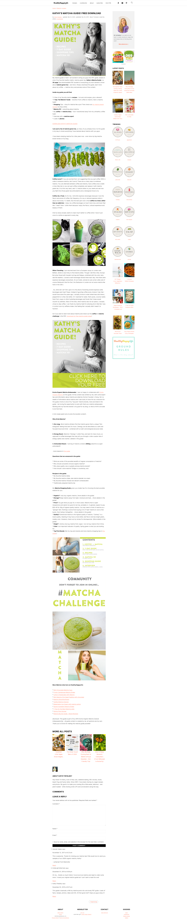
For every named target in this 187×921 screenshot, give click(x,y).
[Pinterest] (126, 3)
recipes (74, 3)
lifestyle (59, 8)
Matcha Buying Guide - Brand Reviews (66, 714)
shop (126, 912)
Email (55, 835)
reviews (64, 8)
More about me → (123, 44)
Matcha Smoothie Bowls (61, 699)
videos (126, 917)
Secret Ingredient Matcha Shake (64, 706)
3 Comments (59, 19)
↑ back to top (93, 901)
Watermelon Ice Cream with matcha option (67, 704)
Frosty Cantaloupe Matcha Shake (64, 692)
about (92, 3)
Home (54, 8)
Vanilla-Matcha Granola (61, 702)
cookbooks (83, 3)
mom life (108, 3)
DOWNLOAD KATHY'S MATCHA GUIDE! (65, 123)
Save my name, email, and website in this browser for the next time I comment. (79, 842)
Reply (54, 865)
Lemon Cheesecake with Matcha (64, 695)
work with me (104, 912)
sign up (82, 912)
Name (55, 828)
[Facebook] (118, 3)
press (60, 914)
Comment (56, 804)
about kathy (60, 912)
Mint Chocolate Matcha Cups (63, 690)
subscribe (99, 3)
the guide (67, 451)
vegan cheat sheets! (86, 914)
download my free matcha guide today (79, 316)
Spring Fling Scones (60, 711)
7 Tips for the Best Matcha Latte (64, 709)
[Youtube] (122, 3)
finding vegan (126, 916)
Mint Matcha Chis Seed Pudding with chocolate (69, 697)
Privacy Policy (55, 917)
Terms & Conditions (64, 917)
